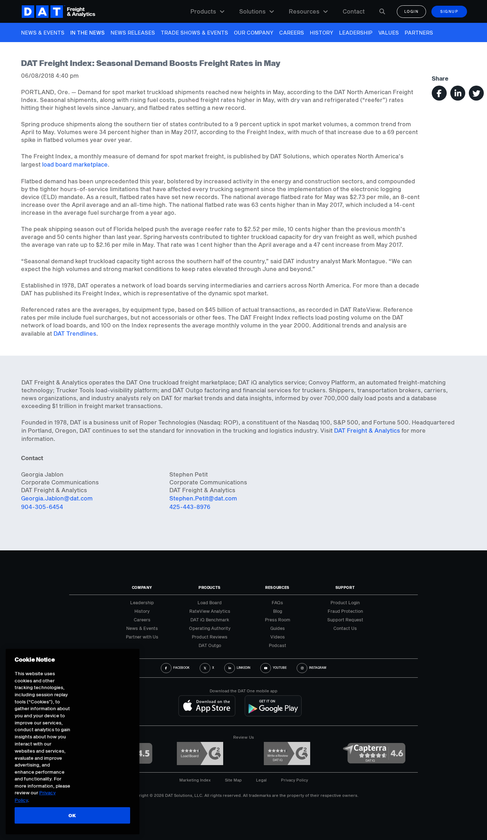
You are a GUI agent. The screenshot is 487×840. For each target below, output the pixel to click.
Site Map (233, 780)
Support (345, 587)
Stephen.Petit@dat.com (203, 498)
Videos (277, 636)
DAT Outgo (210, 645)
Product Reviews (209, 636)
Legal (261, 780)
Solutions (252, 11)
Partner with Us (142, 636)
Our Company (253, 33)
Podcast (277, 645)
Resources (304, 11)
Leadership (356, 33)
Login (411, 11)
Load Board (210, 602)
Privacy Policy (294, 780)
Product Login (345, 602)
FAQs (277, 602)
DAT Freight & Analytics (367, 430)
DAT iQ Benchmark (209, 619)
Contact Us (345, 628)
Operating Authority (210, 628)
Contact (354, 11)
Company (142, 587)
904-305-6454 (42, 506)
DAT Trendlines (74, 333)
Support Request (345, 619)
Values (388, 33)
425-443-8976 (189, 506)
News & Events (43, 33)
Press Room (277, 619)
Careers (291, 33)
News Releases (133, 33)
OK (72, 815)
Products (203, 11)
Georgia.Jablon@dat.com (57, 498)
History (321, 33)
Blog (277, 611)
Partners (419, 33)
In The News (87, 33)
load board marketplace (75, 164)
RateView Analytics (209, 611)
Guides (277, 628)
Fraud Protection (345, 611)
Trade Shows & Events (194, 33)
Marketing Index (195, 780)
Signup (449, 11)
